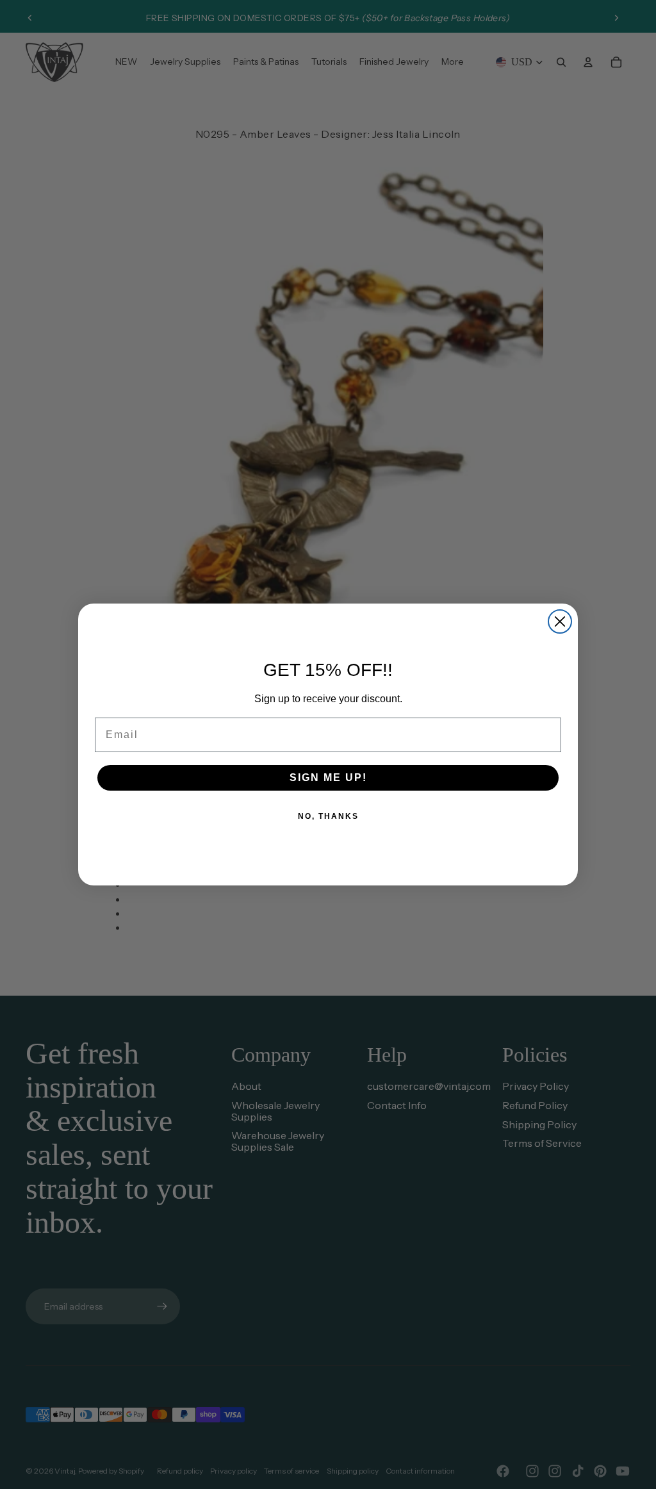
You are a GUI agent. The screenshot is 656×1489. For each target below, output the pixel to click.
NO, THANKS (328, 816)
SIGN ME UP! (328, 777)
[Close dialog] (559, 621)
